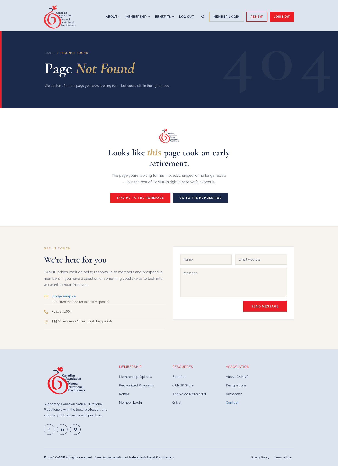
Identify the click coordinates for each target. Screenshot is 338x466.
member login (226, 16)
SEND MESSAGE (265, 306)
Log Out (186, 17)
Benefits (163, 17)
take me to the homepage (140, 197)
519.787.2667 (62, 311)
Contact (232, 402)
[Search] (203, 17)
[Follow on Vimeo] (75, 429)
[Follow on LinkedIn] (62, 429)
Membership (136, 17)
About (112, 17)
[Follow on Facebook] (49, 429)
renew (257, 16)
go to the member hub (200, 197)
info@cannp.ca (64, 296)
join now (282, 16)
